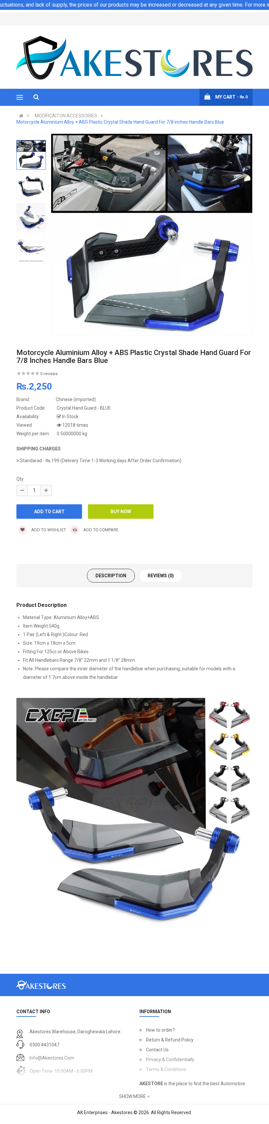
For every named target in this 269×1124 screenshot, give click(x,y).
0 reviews (49, 373)
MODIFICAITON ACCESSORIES (66, 115)
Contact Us (157, 1049)
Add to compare (100, 529)
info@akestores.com (52, 1058)
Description (110, 575)
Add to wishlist (48, 529)
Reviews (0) (161, 575)
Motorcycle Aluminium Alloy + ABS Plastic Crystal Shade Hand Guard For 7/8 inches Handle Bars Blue (120, 122)
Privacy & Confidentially (170, 1059)
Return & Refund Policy (170, 1039)
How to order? (160, 1030)
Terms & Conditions (166, 1069)
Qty (20, 479)
